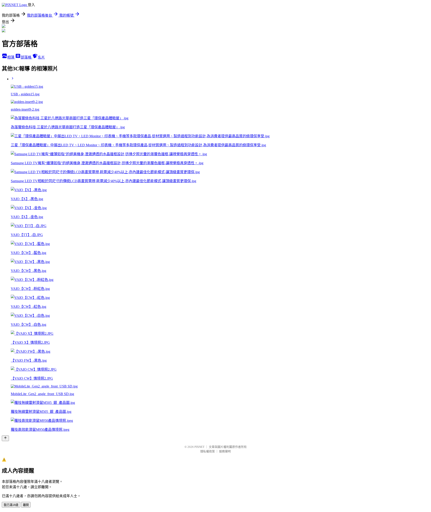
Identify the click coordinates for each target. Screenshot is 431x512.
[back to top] (5, 438)
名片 (41, 57)
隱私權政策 (207, 451)
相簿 (11, 57)
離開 (26, 505)
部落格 (26, 57)
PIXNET (199, 447)
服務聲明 (225, 451)
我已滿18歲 (11, 505)
